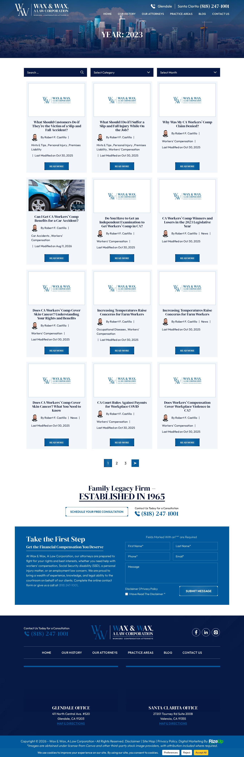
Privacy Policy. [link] (168, 741)
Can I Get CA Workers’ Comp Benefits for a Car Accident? (56, 218)
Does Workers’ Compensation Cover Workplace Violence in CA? (187, 406)
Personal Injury (57, 145)
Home (107, 13)
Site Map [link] (149, 741)
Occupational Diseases (111, 329)
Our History (127, 13)
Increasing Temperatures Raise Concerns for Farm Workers (122, 312)
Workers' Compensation (124, 149)
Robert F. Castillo (55, 137)
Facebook (196, 632)
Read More (56, 166)
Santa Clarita (188, 6)
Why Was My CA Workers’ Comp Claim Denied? (187, 124)
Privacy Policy (149, 589)
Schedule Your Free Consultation (96, 511)
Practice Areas (181, 13)
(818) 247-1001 (214, 6)
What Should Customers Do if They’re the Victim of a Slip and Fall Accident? (56, 126)
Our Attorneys (153, 13)
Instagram (216, 632)
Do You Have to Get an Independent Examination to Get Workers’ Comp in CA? (122, 222)
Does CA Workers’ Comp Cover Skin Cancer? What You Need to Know (56, 406)
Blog (202, 13)
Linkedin (206, 632)
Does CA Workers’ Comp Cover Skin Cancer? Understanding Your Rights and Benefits (57, 314)
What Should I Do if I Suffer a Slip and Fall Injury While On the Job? (122, 126)
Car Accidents (40, 235)
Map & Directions (71, 723)
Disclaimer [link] (132, 741)
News (204, 233)
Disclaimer (132, 588)
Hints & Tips (38, 145)
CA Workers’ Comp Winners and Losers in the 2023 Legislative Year (187, 222)
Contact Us (220, 13)
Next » (135, 463)
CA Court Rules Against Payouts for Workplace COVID (122, 404)
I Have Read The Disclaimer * (147, 594)
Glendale (165, 6)
